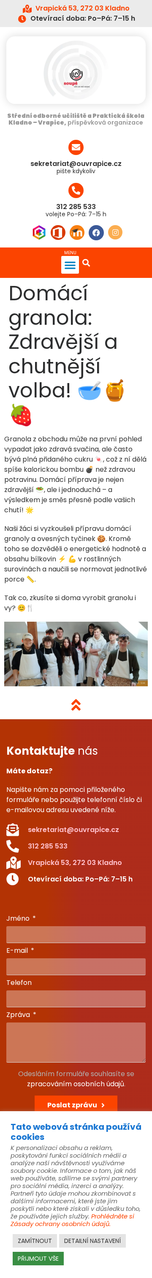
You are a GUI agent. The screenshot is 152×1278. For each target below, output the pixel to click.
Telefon (19, 983)
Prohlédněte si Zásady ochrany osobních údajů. (72, 1220)
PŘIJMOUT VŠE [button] (38, 1258)
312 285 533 (76, 207)
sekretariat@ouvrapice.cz (76, 164)
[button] (70, 265)
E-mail (18, 951)
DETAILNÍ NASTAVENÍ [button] (92, 1241)
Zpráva (19, 1016)
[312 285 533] (76, 190)
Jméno (18, 919)
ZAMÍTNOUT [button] (35, 1241)
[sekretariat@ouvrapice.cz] (76, 147)
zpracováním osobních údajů (75, 1084)
